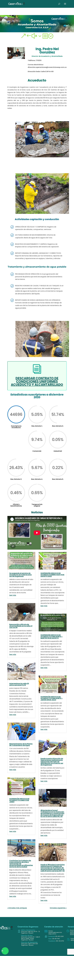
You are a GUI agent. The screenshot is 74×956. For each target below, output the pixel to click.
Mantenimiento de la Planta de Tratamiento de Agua (20, 744)
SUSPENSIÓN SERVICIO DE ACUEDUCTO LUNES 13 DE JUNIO (19, 800)
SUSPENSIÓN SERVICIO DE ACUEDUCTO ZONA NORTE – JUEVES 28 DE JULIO (52, 698)
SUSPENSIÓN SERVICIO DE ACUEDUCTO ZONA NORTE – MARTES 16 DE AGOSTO (52, 636)
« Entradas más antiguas (17, 908)
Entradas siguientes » (58, 908)
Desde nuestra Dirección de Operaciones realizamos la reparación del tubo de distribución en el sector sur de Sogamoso (52, 761)
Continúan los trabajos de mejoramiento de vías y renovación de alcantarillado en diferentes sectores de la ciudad (21, 863)
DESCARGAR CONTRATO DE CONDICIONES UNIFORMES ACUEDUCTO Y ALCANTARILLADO (37, 381)
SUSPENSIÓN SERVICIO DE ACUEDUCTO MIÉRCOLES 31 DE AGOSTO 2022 (52, 574)
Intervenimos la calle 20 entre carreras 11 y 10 (19, 684)
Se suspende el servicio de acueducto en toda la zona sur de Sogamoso (20, 574)
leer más (12, 595)
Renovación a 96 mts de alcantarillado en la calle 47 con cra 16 (20, 626)
